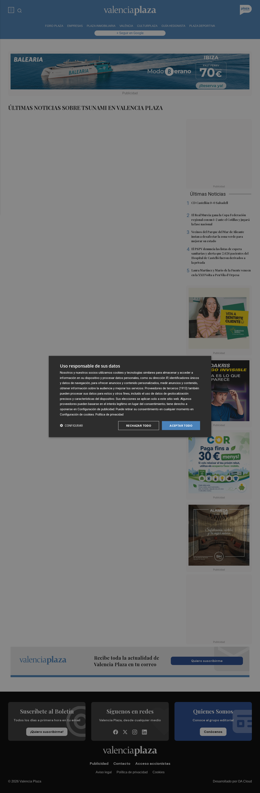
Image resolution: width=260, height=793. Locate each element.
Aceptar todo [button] (181, 425)
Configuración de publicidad (96, 409)
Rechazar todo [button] (138, 425)
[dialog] (130, 396)
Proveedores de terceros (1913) (166, 388)
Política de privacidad (109, 414)
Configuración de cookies (77, 414)
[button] (71, 425)
